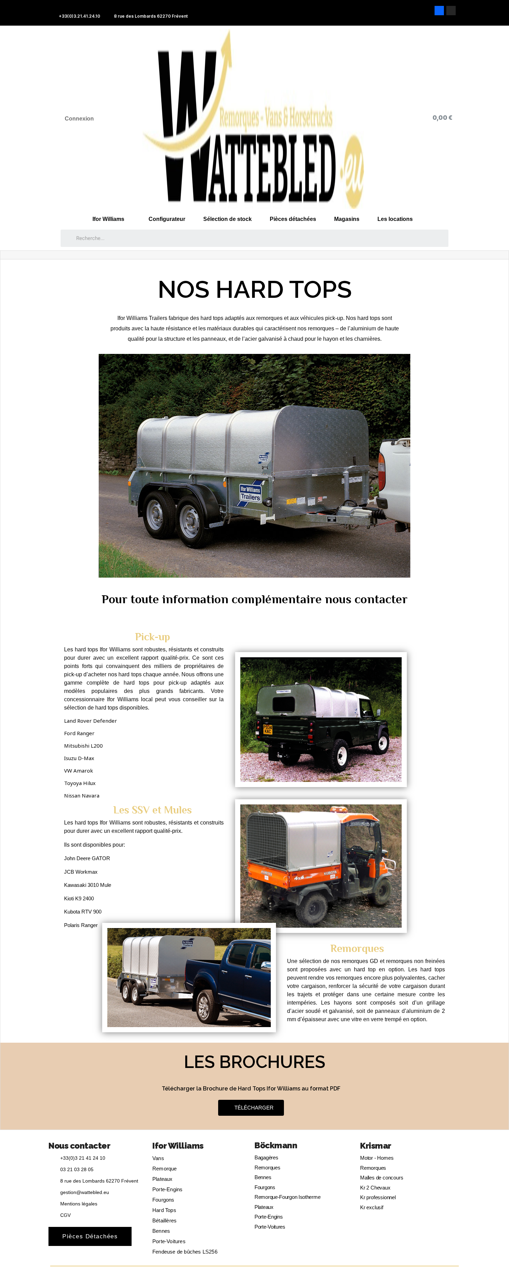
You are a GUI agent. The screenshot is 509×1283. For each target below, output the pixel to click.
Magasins (346, 219)
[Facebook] (439, 10)
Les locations (395, 219)
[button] (251, 1108)
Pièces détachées (293, 219)
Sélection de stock (227, 219)
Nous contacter (79, 1146)
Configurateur (167, 219)
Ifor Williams (108, 219)
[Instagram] (451, 10)
